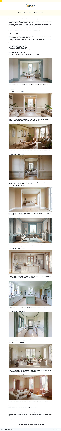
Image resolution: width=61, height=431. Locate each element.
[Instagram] (31, 426)
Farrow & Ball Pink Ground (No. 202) (17, 374)
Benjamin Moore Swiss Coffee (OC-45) (17, 91)
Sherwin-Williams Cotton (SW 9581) (17, 342)
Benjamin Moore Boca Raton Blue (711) (17, 217)
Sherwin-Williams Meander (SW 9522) (17, 154)
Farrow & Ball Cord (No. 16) (15, 123)
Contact (12, 429)
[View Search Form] (1, 1)
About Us (2, 429)
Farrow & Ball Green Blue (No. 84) (16, 279)
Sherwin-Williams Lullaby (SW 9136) (16, 56)
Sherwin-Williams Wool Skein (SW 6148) (17, 248)
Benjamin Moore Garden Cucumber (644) (17, 311)
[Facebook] (29, 426)
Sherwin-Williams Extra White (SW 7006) (17, 185)
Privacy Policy (7, 429)
